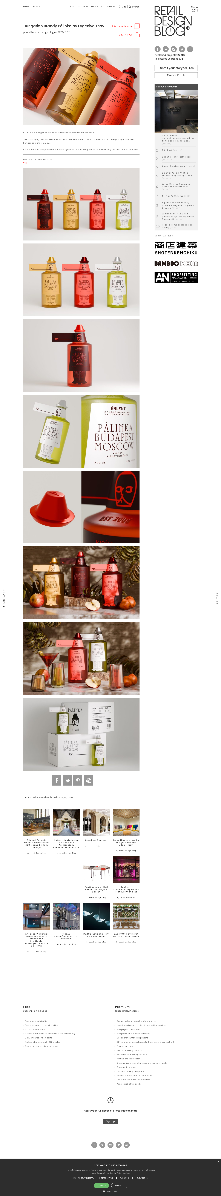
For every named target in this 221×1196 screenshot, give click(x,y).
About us (75, 6)
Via (25, 163)
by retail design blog (37, 853)
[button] (75, 1178)
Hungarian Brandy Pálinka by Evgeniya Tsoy (63, 26)
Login (26, 6)
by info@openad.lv (126, 897)
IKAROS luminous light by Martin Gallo (96, 935)
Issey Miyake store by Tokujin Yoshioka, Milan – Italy (126, 842)
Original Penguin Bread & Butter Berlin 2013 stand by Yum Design (36, 844)
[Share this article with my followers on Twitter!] (67, 780)
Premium (111, 6)
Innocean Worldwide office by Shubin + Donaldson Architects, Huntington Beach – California (37, 940)
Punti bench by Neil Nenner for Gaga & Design (96, 889)
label (53, 797)
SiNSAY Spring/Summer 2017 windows (66, 936)
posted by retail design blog (38, 32)
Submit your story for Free (176, 68)
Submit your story (93, 6)
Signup (36, 6)
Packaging (62, 797)
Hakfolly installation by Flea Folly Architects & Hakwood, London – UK (66, 844)
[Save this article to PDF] (88, 780)
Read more (127, 1173)
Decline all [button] (119, 1185)
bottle (32, 797)
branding (40, 797)
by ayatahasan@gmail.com (96, 846)
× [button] (218, 1162)
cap (48, 797)
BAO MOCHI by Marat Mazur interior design (126, 935)
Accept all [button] (101, 1185)
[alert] (110, 1177)
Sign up (110, 1121)
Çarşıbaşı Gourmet (96, 840)
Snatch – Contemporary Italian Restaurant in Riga (126, 889)
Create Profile (176, 75)
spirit (71, 797)
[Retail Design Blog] (176, 21)
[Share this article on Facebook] (56, 780)
